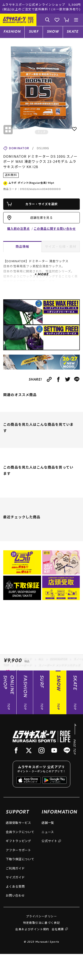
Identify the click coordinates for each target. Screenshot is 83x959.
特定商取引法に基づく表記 (41, 922)
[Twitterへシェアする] (68, 379)
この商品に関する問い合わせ (55, 228)
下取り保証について (20, 859)
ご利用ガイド (15, 868)
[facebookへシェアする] (58, 379)
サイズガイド (15, 877)
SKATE (73, 32)
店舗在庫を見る (41, 217)
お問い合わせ (15, 895)
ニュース (48, 832)
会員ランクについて (20, 832)
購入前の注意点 (18, 228)
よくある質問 (15, 886)
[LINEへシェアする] (77, 379)
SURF (34, 32)
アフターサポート (18, 850)
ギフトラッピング (18, 841)
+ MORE (41, 274)
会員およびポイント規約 (32, 929)
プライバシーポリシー (41, 916)
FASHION (12, 32)
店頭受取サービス (18, 822)
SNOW (53, 32)
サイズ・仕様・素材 (60, 246)
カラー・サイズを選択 (41, 204)
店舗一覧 (48, 822)
